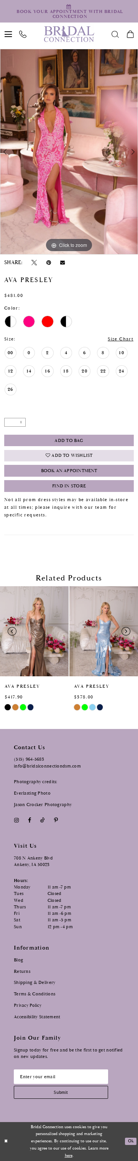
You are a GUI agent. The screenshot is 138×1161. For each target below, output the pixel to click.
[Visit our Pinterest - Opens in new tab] (56, 820)
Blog (18, 960)
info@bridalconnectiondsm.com (47, 766)
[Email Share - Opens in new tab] (62, 262)
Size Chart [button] (120, 339)
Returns (22, 971)
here (68, 1155)
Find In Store (69, 486)
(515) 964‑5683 (29, 759)
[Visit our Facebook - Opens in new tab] (29, 820)
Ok (131, 1141)
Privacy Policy (27, 1005)
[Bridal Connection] (69, 34)
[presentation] (34, 631)
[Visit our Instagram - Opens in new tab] (16, 820)
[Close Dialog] (6, 1141)
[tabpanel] (69, 151)
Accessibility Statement (37, 1017)
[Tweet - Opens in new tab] (34, 262)
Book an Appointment (69, 471)
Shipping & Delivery (34, 982)
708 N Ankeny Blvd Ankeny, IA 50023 (33, 861)
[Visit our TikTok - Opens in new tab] (42, 820)
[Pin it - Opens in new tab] (48, 262)
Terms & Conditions (34, 994)
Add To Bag (68, 440)
